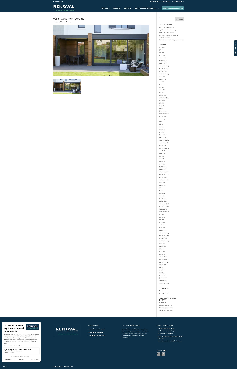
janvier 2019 (162, 256)
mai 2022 (162, 158)
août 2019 (162, 243)
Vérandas (104, 8)
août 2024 (162, 100)
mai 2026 (162, 55)
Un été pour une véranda (166, 32)
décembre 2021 (164, 172)
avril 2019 (162, 254)
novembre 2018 (164, 262)
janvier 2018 (162, 278)
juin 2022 (161, 156)
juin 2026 (162, 52)
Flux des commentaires (166, 307)
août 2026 (162, 47)
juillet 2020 (162, 217)
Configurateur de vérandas (172, 8)
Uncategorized (163, 293)
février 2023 (162, 135)
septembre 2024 (164, 97)
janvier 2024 (162, 111)
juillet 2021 (162, 185)
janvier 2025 (162, 95)
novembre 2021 (163, 174)
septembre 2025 (164, 74)
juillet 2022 (162, 153)
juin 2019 (162, 249)
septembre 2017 (164, 283)
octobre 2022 (163, 145)
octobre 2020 (163, 209)
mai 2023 (162, 127)
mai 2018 (162, 270)
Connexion (162, 302)
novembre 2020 (164, 206)
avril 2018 (162, 272)
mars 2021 (162, 196)
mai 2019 (162, 251)
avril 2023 (162, 129)
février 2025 (162, 92)
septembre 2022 (164, 148)
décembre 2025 (164, 66)
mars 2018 (162, 275)
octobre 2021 (163, 177)
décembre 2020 (164, 204)
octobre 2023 (163, 116)
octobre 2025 (163, 71)
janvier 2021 (162, 201)
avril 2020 (162, 225)
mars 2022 (162, 164)
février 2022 (162, 166)
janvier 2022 (162, 169)
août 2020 (162, 214)
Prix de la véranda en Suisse (167, 27)
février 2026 (162, 60)
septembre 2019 (164, 241)
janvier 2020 (162, 230)
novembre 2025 (164, 68)
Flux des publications (165, 305)
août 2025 (162, 76)
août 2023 (162, 119)
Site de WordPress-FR (165, 310)
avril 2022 (162, 161)
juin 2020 (161, 219)
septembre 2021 (164, 180)
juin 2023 (161, 124)
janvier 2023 (162, 137)
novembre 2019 (164, 235)
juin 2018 (161, 267)
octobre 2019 (163, 238)
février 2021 (162, 198)
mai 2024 (162, 105)
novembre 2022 (163, 143)
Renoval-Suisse (60, 22)
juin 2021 (161, 188)
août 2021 (162, 182)
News (161, 290)
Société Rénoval (155, 1)
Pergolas (116, 8)
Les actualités (166, 1)
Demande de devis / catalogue (146, 8)
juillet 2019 (162, 246)
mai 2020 (162, 222)
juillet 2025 (162, 79)
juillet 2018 (162, 264)
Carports (127, 8)
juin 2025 (161, 82)
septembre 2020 (164, 211)
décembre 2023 (164, 113)
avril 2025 (162, 87)
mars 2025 (162, 89)
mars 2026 (162, 58)
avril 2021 (162, 193)
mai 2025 (162, 84)
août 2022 (162, 150)
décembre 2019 (164, 233)
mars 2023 (162, 132)
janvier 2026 (162, 63)
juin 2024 (161, 103)
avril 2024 (162, 108)
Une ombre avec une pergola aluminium (171, 40)
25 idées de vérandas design (167, 30)
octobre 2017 (163, 280)
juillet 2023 (162, 121)
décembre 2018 (164, 259)
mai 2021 (162, 190)
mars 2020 (162, 227)
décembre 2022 (164, 140)
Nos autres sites (177, 1)
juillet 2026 (162, 50)
